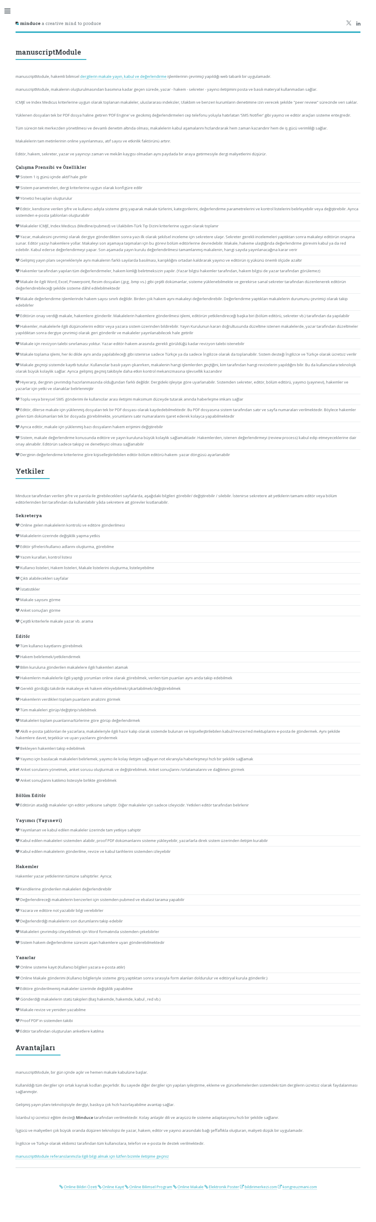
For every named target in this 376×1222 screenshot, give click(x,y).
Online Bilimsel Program (150, 1186)
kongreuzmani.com (300, 1186)
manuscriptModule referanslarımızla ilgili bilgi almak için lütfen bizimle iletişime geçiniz (92, 1156)
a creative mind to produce (60, 23)
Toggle (10, 11)
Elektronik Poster (224, 1186)
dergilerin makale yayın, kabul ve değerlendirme (123, 76)
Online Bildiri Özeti (80, 1186)
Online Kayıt (113, 1186)
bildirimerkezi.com (261, 1186)
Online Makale (190, 1186)
